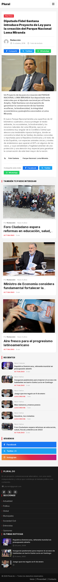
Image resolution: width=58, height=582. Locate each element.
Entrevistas (8, 525)
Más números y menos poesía (27, 405)
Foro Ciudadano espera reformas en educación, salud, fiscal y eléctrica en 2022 (27, 231)
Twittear (28, 51)
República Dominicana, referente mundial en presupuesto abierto (32, 541)
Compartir (13, 51)
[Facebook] (4, 492)
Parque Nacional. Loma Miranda (35, 158)
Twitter (47, 168)
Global (6, 511)
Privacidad (41, 579)
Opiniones (7, 530)
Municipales (8, 516)
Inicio (32, 579)
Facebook (32, 168)
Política (9, 16)
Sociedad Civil (9, 521)
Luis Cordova (19, 396)
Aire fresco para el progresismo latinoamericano (28, 343)
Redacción (15, 40)
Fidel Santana (13, 158)
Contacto (52, 579)
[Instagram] (15, 492)
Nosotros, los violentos (24, 416)
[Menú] (53, 4)
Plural (6, 4)
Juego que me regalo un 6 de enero (29, 393)
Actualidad (9, 235)
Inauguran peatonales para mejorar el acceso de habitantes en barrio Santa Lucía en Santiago (34, 552)
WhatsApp (44, 51)
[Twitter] (9, 492)
